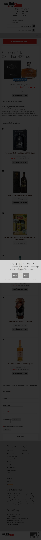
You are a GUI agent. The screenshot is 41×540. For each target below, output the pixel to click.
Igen (15, 275)
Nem (26, 275)
